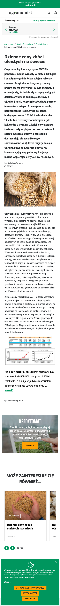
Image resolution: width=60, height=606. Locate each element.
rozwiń (9, 390)
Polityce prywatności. (26, 577)
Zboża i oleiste (41, 44)
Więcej (6, 582)
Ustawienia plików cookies (30, 588)
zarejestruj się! (30, 5)
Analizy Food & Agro (25, 44)
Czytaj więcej (30, 593)
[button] (4, 12)
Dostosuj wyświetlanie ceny (43, 21)
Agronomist (9, 44)
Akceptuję (30, 599)
